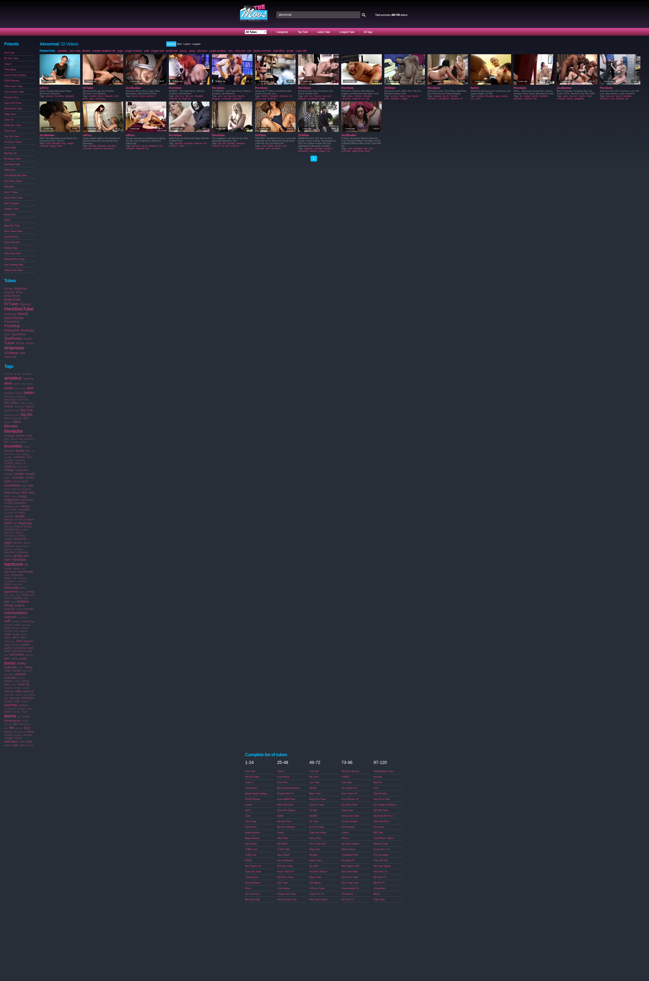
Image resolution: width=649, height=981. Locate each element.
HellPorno (10, 314)
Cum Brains (283, 888)
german (17, 542)
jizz (6, 595)
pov (7, 658)
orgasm (28, 641)
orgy (6, 644)
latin (7, 601)
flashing (9, 529)
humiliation (10, 581)
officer (258, 98)
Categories (282, 32)
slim (14, 684)
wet (22, 741)
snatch (18, 687)
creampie (17, 477)
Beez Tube (315, 793)
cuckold (29, 477)
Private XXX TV (285, 793)
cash (17, 454)
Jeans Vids (10, 147)
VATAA (312, 788)
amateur (13, 378)
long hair (9, 608)
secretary (28, 670)
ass (30, 388)
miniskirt (15, 621)
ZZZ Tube (282, 882)
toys (27, 728)
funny (21, 535)
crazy (7, 477)
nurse (24, 634)
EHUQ (248, 860)
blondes (11, 426)
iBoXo (377, 893)
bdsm (15, 402)
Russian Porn (11, 97)
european (24, 509)
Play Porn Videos (318, 899)
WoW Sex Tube (12, 125)
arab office (278, 50)
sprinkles (62, 50)
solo (18, 691)
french (19, 532)
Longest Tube (346, 32)
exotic (21, 512)
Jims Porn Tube (349, 877)
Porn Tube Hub (317, 843)
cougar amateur (133, 50)
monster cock (11, 631)
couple (19, 474)
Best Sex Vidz (252, 899)
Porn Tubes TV (349, 793)
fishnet (19, 526)
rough (7, 670)
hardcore (13, 564)
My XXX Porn (284, 821)
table (29, 708)
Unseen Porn (11, 236)
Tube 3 (8, 64)
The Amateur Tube (14, 91)
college (9, 470)
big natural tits (11, 415)
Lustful (344, 832)
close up (10, 466)
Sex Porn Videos (350, 843)
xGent (280, 771)
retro (20, 667)
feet (21, 519)
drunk (17, 506)
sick (230, 50)
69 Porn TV (347, 899)
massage (28, 608)
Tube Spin (346, 782)
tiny (6, 728)
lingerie (20, 605)
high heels (10, 571)
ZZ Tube (313, 821)
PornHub (12, 326)
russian (17, 670)
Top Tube (303, 32)
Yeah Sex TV (380, 871)
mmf (17, 624)
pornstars (17, 654)
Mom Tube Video (13, 231)
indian (8, 584)
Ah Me (8, 288)
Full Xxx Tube (316, 804)
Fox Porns (379, 827)
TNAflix (27, 339)
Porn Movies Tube (287, 899)
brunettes (13, 446)
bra (6, 441)
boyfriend (29, 439)
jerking (30, 591)
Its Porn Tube (316, 827)
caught (7, 457)
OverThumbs (14, 318)
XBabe (30, 343)
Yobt (22, 353)
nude (7, 634)
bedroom (19, 406)
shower (8, 681)
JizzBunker (133, 88)
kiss (32, 594)
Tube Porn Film (12, 253)
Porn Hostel (347, 827)
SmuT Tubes (11, 192)
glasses (18, 549)
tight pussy (25, 724)
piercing (17, 651)
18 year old (10, 373)
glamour (8, 549)
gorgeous (22, 552)
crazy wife (301, 50)
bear (30, 403)
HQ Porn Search (350, 771)
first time (8, 526)
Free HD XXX (381, 860)
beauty (8, 406)
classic (17, 463)
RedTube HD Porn (383, 815)
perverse (202, 50)
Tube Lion (9, 169)
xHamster (14, 348)
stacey (183, 50)
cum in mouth (20, 481)
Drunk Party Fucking (15, 75)
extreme (9, 516)
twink (30, 731)
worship (30, 745)
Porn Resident (381, 854)
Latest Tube (323, 32)
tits (11, 728)
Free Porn (282, 782)
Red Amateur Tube (384, 771)
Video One (10, 114)
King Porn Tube (317, 799)
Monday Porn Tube (14, 259)
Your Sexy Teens (13, 181)
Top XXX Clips (11, 136)
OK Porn (313, 776)
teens (10, 715)
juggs (12, 595)
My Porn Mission (286, 827)
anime (16, 383)
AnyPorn (20, 288)
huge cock (10, 578)
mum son (240, 50)
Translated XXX (349, 854)
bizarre (8, 422)
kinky (25, 594)
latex (26, 598)
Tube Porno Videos (384, 838)
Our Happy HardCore (385, 804)
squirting (14, 698)
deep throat (12, 492)
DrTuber (11, 304)
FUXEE (345, 776)
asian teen (20, 388)
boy (21, 438)
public (23, 658)
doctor (14, 496)
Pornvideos (347, 893)
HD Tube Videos (382, 866)
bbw (7, 402)
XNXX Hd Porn (381, 821)
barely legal (10, 399)
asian (8, 388)
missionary (27, 621)
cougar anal (157, 50)
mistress (8, 625)
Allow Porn (283, 838)
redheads (10, 667)
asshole (9, 393)
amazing (28, 378)
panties (8, 648)
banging (21, 396)
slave (7, 684)
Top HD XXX (380, 793)
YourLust (10, 356)
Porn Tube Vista (349, 882)
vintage (8, 738)
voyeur (18, 738)
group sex (21, 555)
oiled (23, 637)
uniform (8, 735)
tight (15, 724)
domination (26, 499)
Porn (376, 788)
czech (7, 489)
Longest (196, 44)
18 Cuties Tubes (13, 142)
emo (6, 509)
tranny (8, 731)
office (15, 637)
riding (28, 667)
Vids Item (9, 186)
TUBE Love (251, 849)
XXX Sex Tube (285, 866)
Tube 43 (8, 119)
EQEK (280, 815)
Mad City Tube (12, 225)
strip (17, 701)
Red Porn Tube (285, 877)
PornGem (175, 88)
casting (25, 454)
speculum (9, 694)
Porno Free (315, 838)
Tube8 (9, 343)
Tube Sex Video (317, 832)
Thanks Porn (252, 877)
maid (18, 608)
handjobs (19, 559)
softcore (9, 691)
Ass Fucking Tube (13, 264)
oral (19, 641)
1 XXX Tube (283, 849)
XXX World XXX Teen (15, 175)
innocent (17, 584)
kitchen (8, 598)
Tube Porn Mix (12, 242)
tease (25, 711)
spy (6, 698)
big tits (26, 414)
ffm (15, 523)
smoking (8, 687)
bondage (9, 435)
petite (7, 651)
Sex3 (7, 334)
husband (21, 581)
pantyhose (20, 648)
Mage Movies (252, 838)
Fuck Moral (283, 776)
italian (23, 588)
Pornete (378, 776)
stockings (27, 698)
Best (179, 44)
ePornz (345, 838)
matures (10, 617)
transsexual (19, 731)
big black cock (11, 410)
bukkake (9, 450)
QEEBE (313, 815)
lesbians (23, 601)
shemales (10, 677)
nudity (16, 634)
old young (9, 641)
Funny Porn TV (382, 849)
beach (23, 403)
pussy (10, 662)
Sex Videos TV (253, 866)
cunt (23, 485)
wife (15, 745)
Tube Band (10, 69)
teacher (16, 711)
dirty (6, 496)
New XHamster (285, 860)
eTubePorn (379, 888)
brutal (26, 446)
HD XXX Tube (381, 810)
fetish (8, 523)
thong (26, 716)
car (32, 451)
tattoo (7, 711)
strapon (8, 701)
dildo (31, 492)
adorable (26, 373)
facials (20, 516)
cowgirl (29, 474)
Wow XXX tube (285, 804)
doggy (23, 496)
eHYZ (248, 810)
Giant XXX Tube (12, 103)
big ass (30, 406)
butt (27, 450)
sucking (10, 705)
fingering (25, 523)
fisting (27, 526)
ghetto (27, 542)
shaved (20, 674)
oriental (15, 644)
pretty (14, 658)
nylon (7, 637)
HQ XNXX (282, 843)
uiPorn (44, 88)
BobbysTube (11, 247)
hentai (8, 568)
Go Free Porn (252, 893)
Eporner (25, 304)
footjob (24, 529)
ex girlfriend (10, 512)
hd (26, 564)
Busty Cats (10, 214)
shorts (22, 678)
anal (8, 383)
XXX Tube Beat (349, 871)
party (31, 648)
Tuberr (280, 832)
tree (249, 50)
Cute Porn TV (316, 893)
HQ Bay (313, 854)
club (19, 466)
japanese (11, 591)
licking (8, 605)
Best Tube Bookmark (288, 788)
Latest (187, 44)
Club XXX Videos (286, 810)
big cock (27, 410)
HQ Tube (378, 832)
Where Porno (348, 849)
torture (18, 728)
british (23, 442)
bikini (7, 418)
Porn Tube (250, 821)
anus (23, 383)
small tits (23, 684)
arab (30, 383)
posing (29, 654)
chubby (8, 463)
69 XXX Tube (11, 58)
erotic (13, 509)
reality (21, 663)
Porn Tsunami (11, 203)
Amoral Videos (253, 882)
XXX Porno (251, 827)
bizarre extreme (262, 50)
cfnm (29, 457)
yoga (120, 50)
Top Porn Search (318, 871)
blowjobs (13, 431)
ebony (25, 506)
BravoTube (12, 299)
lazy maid (74, 50)
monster (24, 628)
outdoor (25, 644)
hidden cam (19, 568)
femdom (29, 519)
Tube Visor (379, 899)
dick (24, 492)
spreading (29, 694)
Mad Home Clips (13, 108)
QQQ (7, 220)
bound (14, 439)
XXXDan (389, 88)
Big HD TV (379, 882)
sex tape (8, 674)
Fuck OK (314, 771)
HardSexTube (19, 309)
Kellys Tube (315, 860)
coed (25, 466)
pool (6, 654)
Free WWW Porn (286, 799)
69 (19, 373)
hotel (6, 575)
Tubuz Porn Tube (13, 270)
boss (6, 439)
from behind (10, 535)
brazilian (13, 442)
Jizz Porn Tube (349, 804)
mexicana (23, 617)
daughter (26, 489)
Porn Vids (9, 52)
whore (8, 745)
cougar (8, 474)
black (17, 422)
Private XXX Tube (286, 893)
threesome (12, 720)
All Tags (368, 32)
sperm (19, 694)
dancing (16, 489)
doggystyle (11, 499)
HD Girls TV (380, 877)
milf (7, 621)
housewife (17, 575)
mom (7, 627)
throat (25, 720)
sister (17, 681)
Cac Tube (314, 782)
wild (22, 745)
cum (7, 481)
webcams (11, 741)
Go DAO (313, 866)
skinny (25, 681)
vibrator (27, 735)
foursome (9, 532)
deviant (86, 50)
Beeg (19, 292)
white (28, 741)
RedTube (27, 330)
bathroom (23, 399)
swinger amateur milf (103, 50)
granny (8, 555)
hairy (7, 559)
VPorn (20, 343)
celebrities (19, 457)
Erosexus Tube (12, 158)
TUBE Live (250, 854)
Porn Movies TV (349, 799)
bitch (26, 418)
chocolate (20, 460)
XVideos (11, 353)
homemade (25, 571)
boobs (20, 435)
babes (28, 392)
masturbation (15, 612)
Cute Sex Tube (253, 871)
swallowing (10, 708)
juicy (18, 595)
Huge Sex (314, 849)
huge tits (22, 578)
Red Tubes (251, 843)
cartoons (9, 454)
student (25, 701)
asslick (18, 393)
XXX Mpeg (315, 882)
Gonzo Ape (347, 810)
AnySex (9, 292)
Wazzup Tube (381, 843)
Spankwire (19, 334)
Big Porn (378, 782)
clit (24, 463)
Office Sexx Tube (13, 86)
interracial (11, 587)
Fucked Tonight (349, 821)
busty (20, 450)
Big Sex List (10, 153)
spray (192, 50)
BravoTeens (12, 295)
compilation (22, 470)
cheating (8, 460)
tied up (7, 724)
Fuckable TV (348, 860)
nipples (24, 631)
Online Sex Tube (350, 815)
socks (26, 687)
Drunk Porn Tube (13, 197)
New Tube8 (283, 854)
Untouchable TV (350, 888)
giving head (22, 546)
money (15, 628)
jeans (22, 591)
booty (29, 435)
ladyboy (18, 598)
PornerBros (12, 321)
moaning (25, 625)
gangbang (20, 538)
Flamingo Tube (12, 164)
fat (16, 519)
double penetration (15, 503)
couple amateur (217, 50)
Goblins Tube (11, 208)
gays (8, 542)
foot (17, 529)
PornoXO (11, 330)
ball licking (9, 396)
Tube (247, 815)
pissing (27, 651)
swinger (21, 708)
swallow (23, 705)
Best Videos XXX (350, 866)
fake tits (8, 519)
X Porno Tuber (317, 888)
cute (30, 485)
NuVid (23, 314)
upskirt (18, 735)
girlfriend (9, 546)
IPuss (248, 888)
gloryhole (9, 552)
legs (13, 601)
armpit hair (171, 50)
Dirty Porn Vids (381, 799)
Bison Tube (315, 877)
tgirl (19, 716)
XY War (313, 810)
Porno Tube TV (285, 871)
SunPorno (13, 338)
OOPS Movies (11, 80)
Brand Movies (252, 832)
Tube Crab (10, 130)
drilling (8, 506)
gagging (8, 538)
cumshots (12, 485)
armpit (289, 50)
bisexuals (17, 418)
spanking (27, 691)
